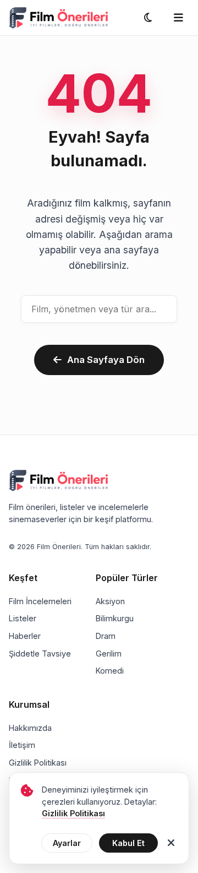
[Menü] (178, 18)
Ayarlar (67, 843)
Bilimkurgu (115, 618)
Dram (106, 636)
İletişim (22, 745)
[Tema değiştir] (148, 18)
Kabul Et (128, 843)
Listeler (22, 618)
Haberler (25, 636)
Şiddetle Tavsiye (40, 653)
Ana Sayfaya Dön (106, 359)
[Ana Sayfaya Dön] (58, 18)
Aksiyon (110, 601)
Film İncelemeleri (40, 601)
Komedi (110, 670)
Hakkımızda (30, 728)
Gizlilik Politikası (38, 762)
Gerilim (109, 653)
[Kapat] (171, 843)
